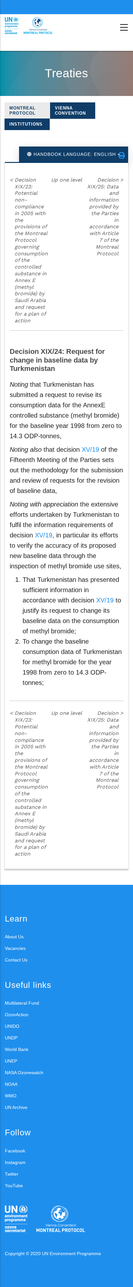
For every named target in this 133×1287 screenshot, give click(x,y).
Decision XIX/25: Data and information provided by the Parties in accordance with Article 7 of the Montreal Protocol (105, 217)
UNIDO (12, 1026)
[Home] (34, 25)
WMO (10, 1095)
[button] (122, 155)
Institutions (26, 124)
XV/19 (90, 449)
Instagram (15, 1162)
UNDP (11, 1037)
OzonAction (16, 1014)
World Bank (16, 1049)
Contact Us (16, 959)
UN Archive (16, 1107)
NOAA (11, 1084)
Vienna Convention (70, 111)
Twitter (11, 1174)
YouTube (14, 1185)
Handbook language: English (75, 154)
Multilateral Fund (22, 1003)
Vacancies (15, 948)
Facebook (15, 1150)
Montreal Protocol (22, 111)
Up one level (66, 180)
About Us (14, 936)
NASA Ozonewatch (24, 1072)
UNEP (11, 1061)
